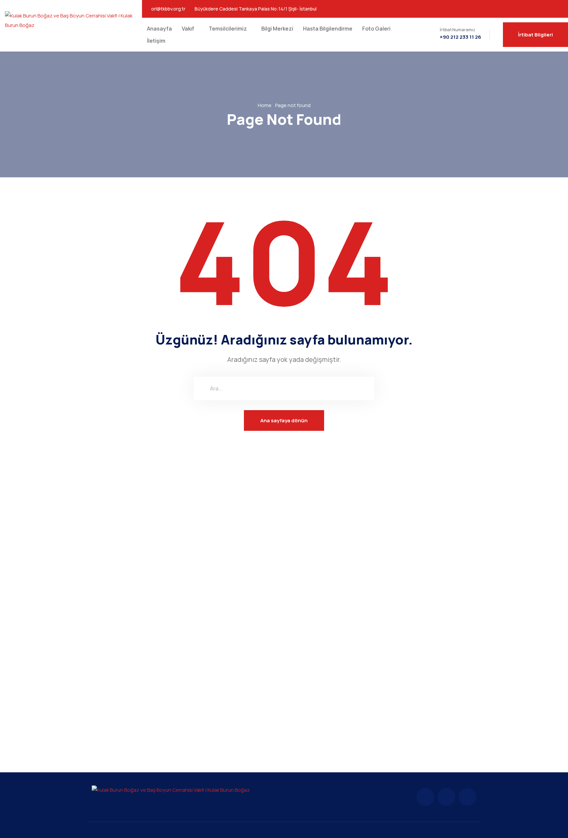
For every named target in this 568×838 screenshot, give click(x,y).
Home (265, 105)
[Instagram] (446, 797)
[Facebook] (527, 9)
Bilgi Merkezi (277, 28)
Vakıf (188, 28)
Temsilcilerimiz (228, 28)
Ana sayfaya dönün (284, 420)
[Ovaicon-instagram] (541, 9)
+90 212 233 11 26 (460, 37)
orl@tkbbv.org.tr (168, 9)
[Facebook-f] (425, 797)
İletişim (156, 40)
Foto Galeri (376, 28)
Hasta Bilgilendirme (327, 28)
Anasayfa (159, 28)
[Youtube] (554, 9)
